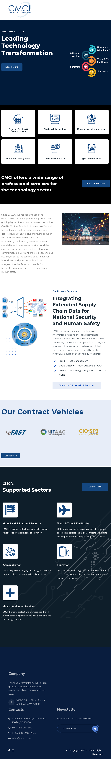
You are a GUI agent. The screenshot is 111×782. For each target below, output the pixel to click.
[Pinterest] (13, 750)
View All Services (96, 183)
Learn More (11, 67)
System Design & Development (18, 130)
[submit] (95, 729)
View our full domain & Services (77, 385)
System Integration (55, 129)
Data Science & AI (55, 158)
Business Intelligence (18, 158)
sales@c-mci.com (21, 738)
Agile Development (91, 158)
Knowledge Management (91, 129)
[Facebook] (9, 750)
